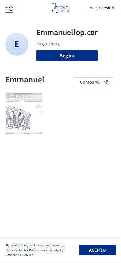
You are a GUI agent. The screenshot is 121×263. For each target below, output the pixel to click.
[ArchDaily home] (60, 8)
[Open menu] (8, 8)
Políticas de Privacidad (45, 250)
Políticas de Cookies (19, 255)
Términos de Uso (16, 250)
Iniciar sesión (101, 8)
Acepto (97, 250)
